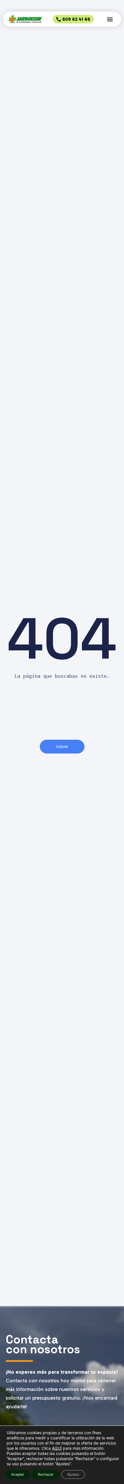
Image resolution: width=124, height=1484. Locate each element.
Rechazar (45, 1474)
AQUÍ (57, 1448)
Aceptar (17, 1474)
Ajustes (73, 1474)
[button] (109, 19)
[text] (62, 676)
